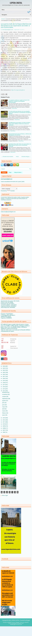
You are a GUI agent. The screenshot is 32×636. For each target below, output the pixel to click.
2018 (4, 382)
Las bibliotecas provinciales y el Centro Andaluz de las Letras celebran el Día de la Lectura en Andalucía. (19, 124)
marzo (4, 411)
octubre (4, 396)
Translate (12, 190)
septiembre (5, 398)
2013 (4, 417)
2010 (4, 424)
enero (3, 415)
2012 (4, 420)
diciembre (4, 392)
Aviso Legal (5, 495)
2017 (4, 384)
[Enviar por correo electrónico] (1, 94)
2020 (4, 378)
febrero (4, 413)
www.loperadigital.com (7, 29)
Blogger (28, 620)
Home (2, 18)
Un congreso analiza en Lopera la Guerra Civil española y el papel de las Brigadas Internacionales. (19, 101)
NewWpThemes (11, 622)
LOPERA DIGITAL (16, 2)
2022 (4, 374)
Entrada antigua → (26, 156)
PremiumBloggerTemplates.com (16, 623)
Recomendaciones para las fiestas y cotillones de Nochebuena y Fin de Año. (20, 134)
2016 (4, 386)
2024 (4, 370)
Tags (10, 172)
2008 (4, 428)
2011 (4, 422)
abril (3, 408)
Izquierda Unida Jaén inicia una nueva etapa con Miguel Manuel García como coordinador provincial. (20, 145)
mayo (3, 406)
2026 (4, 366)
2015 (4, 388)
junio (3, 404)
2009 (4, 426)
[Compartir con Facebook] (6, 94)
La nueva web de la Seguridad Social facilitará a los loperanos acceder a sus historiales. (16, 25)
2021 (4, 376)
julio (3, 402)
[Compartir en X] (5, 94)
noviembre (5, 394)
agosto (4, 400)
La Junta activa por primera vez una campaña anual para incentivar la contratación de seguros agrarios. (20, 112)
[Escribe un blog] (3, 94)
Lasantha (26, 622)
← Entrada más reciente (7, 156)
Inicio (17, 156)
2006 (4, 432)
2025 (4, 368)
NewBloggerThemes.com (16, 624)
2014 (4, 391)
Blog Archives (17, 172)
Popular (4, 172)
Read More (14, 108)
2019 (4, 380)
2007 (4, 430)
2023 (4, 372)
